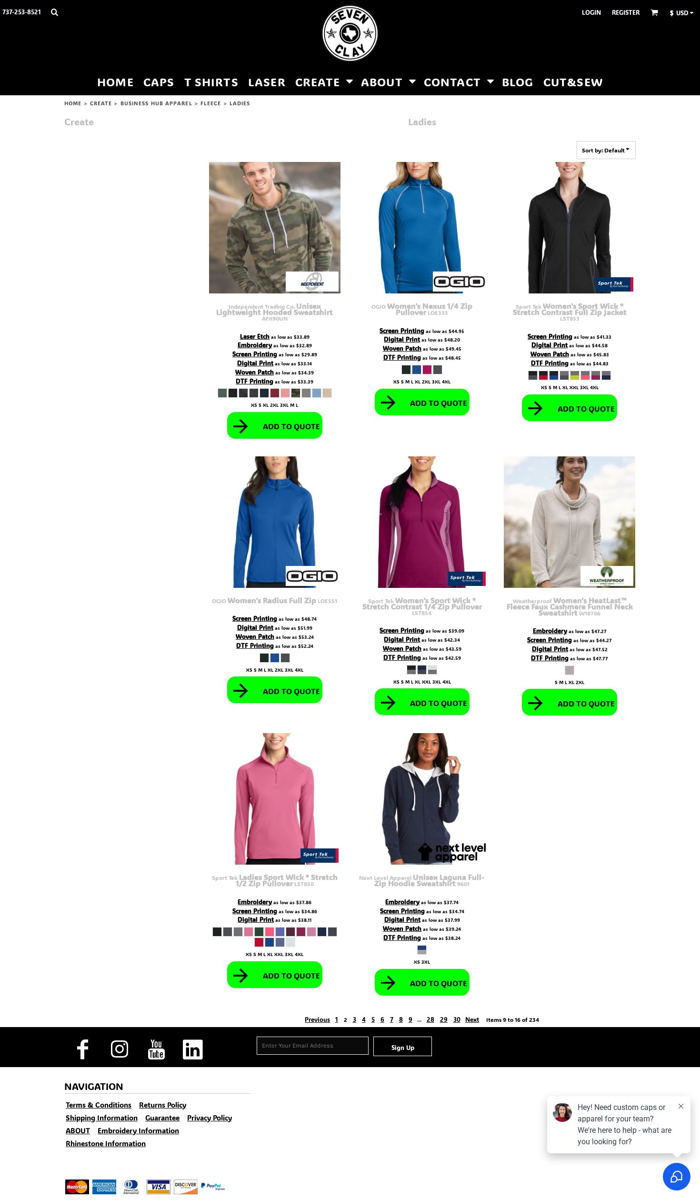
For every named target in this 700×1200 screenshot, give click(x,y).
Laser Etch (255, 336)
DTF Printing (254, 381)
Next (472, 1019)
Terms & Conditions (98, 1104)
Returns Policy (162, 1104)
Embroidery (255, 345)
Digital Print (255, 363)
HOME (72, 103)
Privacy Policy (209, 1117)
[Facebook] (82, 1049)
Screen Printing (254, 354)
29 (444, 1019)
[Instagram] (119, 1049)
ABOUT (78, 1130)
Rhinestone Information (106, 1143)
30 (456, 1019)
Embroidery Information (138, 1130)
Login (591, 12)
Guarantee (162, 1117)
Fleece (210, 103)
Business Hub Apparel (156, 103)
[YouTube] (156, 1049)
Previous (317, 1019)
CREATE (101, 103)
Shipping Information (102, 1117)
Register (626, 12)
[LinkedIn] (192, 1049)
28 (430, 1019)
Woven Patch (254, 372)
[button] (54, 12)
